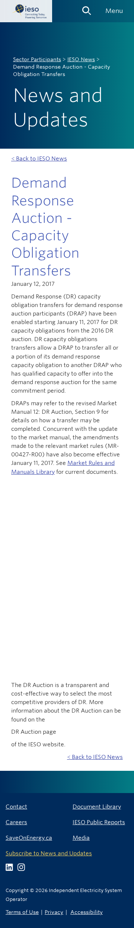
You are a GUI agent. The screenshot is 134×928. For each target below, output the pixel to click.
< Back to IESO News (39, 158)
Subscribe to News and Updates (49, 853)
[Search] (87, 8)
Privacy (54, 912)
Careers (16, 822)
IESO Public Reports (99, 822)
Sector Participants (37, 59)
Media (81, 837)
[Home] (26, 11)
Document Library (97, 806)
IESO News (81, 59)
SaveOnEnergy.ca (29, 837)
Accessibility (86, 912)
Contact (16, 806)
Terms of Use (22, 912)
